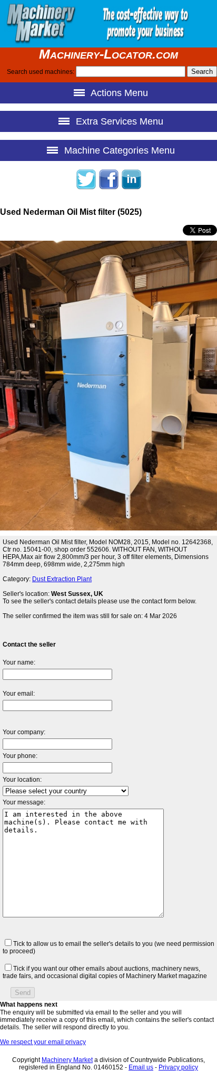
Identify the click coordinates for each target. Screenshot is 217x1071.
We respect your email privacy (43, 1042)
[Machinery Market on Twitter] (85, 188)
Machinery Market (67, 1060)
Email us (141, 1067)
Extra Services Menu (118, 121)
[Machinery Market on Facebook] (108, 188)
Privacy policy (178, 1067)
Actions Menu (118, 93)
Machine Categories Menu (118, 150)
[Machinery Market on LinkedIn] (131, 188)
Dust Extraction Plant (62, 579)
